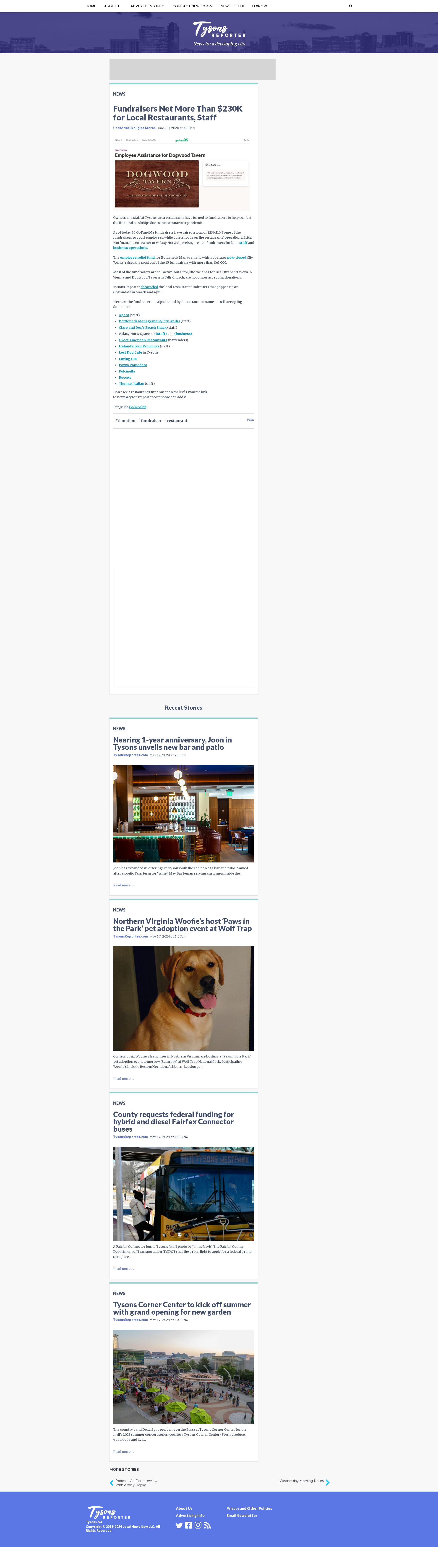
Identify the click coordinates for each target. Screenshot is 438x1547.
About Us (113, 6)
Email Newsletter (242, 1515)
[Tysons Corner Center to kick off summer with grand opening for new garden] (183, 1377)
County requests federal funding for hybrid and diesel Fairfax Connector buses (173, 1121)
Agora (124, 315)
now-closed (236, 257)
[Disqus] (183, 505)
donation (127, 420)
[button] (351, 6)
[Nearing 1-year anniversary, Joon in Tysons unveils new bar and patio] (183, 813)
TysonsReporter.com (130, 755)
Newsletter (232, 6)
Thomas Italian (131, 384)
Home (91, 6)
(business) (183, 334)
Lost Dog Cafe (130, 352)
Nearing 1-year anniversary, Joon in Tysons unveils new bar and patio (172, 743)
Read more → (123, 885)
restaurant (177, 420)
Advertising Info (148, 6)
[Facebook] (188, 1524)
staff (243, 243)
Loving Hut (128, 359)
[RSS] (207, 1524)
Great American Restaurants (143, 340)
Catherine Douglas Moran (134, 128)
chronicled (149, 287)
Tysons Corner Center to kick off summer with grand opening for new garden (182, 1308)
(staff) (161, 334)
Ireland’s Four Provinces (139, 346)
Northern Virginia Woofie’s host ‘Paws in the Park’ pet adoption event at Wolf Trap (182, 925)
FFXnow (259, 6)
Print (250, 419)
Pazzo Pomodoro (133, 365)
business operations (130, 248)
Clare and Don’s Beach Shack (143, 328)
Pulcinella (127, 371)
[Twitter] (179, 1525)
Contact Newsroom (193, 6)
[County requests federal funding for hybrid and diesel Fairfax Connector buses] (183, 1194)
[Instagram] (198, 1524)
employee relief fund (137, 257)
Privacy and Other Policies (249, 1508)
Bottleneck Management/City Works (149, 321)
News (119, 93)
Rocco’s (125, 377)
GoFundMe (137, 407)
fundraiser (151, 420)
